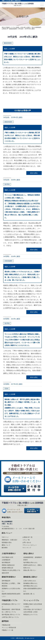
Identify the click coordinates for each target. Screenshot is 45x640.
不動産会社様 (6, 625)
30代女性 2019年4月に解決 (12, 117)
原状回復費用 (8, 261)
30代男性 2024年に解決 (11, 256)
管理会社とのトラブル (30, 614)
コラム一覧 (26, 540)
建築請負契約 (8, 43)
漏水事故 (7, 184)
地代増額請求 (6, 562)
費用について (6, 545)
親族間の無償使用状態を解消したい (11, 595)
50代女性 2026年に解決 (12, 180)
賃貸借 (6, 388)
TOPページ (5, 537)
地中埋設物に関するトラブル (11, 614)
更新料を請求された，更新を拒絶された (32, 566)
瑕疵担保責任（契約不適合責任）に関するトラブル (11, 611)
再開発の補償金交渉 (8, 565)
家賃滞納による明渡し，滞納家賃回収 (11, 585)
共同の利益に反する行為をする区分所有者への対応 (32, 611)
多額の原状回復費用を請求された (32, 590)
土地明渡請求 (6, 560)
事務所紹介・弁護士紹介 (9, 540)
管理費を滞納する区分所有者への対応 (32, 605)
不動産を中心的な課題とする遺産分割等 (11, 571)
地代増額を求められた (30, 562)
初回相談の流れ (7, 542)
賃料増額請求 (6, 581)
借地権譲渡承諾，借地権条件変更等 (32, 558)
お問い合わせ (26, 542)
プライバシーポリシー (29, 545)
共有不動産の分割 (7, 557)
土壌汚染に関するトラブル (10, 617)
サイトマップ (26, 547)
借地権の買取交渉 (7, 568)
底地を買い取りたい (29, 570)
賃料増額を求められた (30, 586)
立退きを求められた (29, 581)
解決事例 (4, 547)
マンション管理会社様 (9, 627)
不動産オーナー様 (7, 630)
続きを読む (34, 173)
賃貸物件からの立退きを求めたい (11, 590)
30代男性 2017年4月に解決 (12, 384)
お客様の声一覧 (27, 537)
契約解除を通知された (30, 583)
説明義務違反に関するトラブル (11, 605)
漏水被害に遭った (29, 594)
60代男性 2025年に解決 (11, 319)
